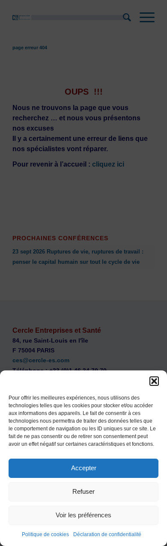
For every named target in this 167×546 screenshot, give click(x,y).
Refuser (83, 491)
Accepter (83, 467)
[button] (154, 381)
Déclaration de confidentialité (107, 534)
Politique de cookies (45, 534)
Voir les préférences (83, 515)
